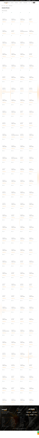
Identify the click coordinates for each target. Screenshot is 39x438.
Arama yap (33, 0)
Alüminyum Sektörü (13, 422)
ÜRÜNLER (21, 2)
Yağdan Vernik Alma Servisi (32, 423)
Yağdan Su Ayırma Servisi (31, 422)
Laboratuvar (3, 422)
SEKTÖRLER (16, 2)
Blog (2, 423)
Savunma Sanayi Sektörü (13, 423)
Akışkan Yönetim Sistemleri (23, 421)
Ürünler (4, 5)
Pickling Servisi (30, 421)
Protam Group (22, 428)
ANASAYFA (8, 2)
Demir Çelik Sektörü (13, 421)
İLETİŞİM (32, 2)
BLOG (29, 2)
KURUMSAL (12, 2)
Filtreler (7, 5)
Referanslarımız (3, 421)
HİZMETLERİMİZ (25, 2)
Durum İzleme (21, 422)
